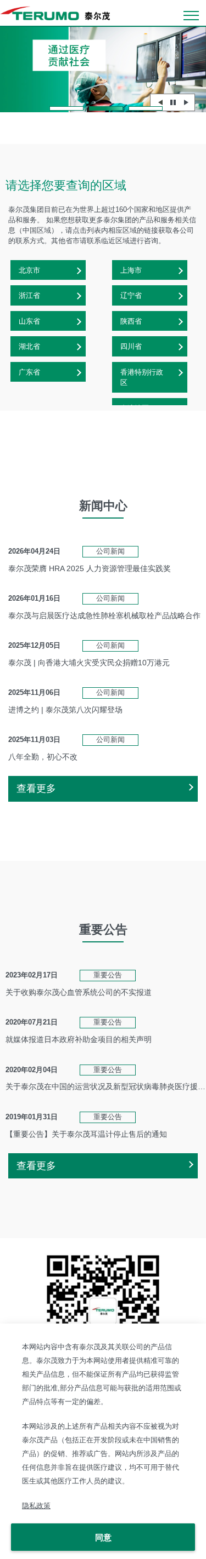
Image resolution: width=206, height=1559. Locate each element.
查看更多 (36, 788)
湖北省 (29, 346)
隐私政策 (36, 1506)
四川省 (131, 346)
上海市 (131, 270)
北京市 (29, 270)
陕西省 (131, 321)
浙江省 (29, 295)
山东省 (29, 321)
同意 (103, 1537)
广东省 (29, 372)
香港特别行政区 (141, 377)
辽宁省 (131, 295)
